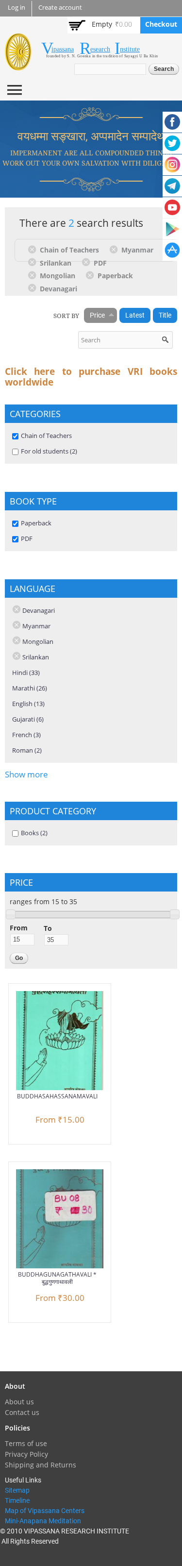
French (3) (26, 734)
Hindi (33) (26, 672)
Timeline (17, 1500)
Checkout (161, 24)
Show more (26, 774)
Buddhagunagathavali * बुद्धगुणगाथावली (57, 1278)
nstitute (130, 49)
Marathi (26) (29, 688)
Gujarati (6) (28, 719)
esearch (100, 49)
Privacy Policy (26, 1454)
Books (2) (34, 832)
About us (19, 1401)
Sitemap (17, 1490)
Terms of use (26, 1443)
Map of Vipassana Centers (44, 1511)
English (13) (28, 703)
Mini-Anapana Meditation (43, 1521)
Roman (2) (27, 750)
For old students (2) (49, 451)
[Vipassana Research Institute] (18, 64)
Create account (60, 7)
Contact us (22, 1412)
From (19, 927)
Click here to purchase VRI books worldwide (91, 376)
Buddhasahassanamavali (57, 1096)
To (48, 928)
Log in (16, 7)
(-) (34, 249)
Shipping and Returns (40, 1464)
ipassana (62, 49)
